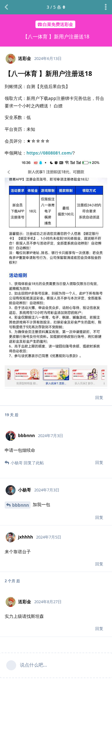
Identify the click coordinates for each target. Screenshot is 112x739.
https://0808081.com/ (49, 153)
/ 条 (54, 7)
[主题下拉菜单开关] (106, 7)
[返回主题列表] (6, 7)
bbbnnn (20, 505)
